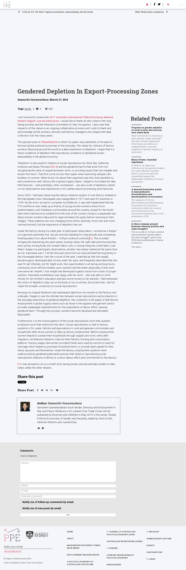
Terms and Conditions (35, 563)
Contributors (154, 552)
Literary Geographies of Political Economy (120, 556)
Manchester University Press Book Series (83, 546)
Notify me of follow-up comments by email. (48, 502)
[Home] (6, 4)
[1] (91, 238)
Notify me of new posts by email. (42, 508)
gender (28, 109)
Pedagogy (154, 531)
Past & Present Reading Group (83, 555)
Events (150, 545)
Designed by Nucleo (18, 563)
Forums (113, 548)
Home (70, 531)
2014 (54, 166)
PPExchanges (114, 564)
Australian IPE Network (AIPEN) (124, 541)
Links (152, 559)
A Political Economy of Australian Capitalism (80, 563)
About (70, 538)
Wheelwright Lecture (159, 538)
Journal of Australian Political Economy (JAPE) (121, 533)
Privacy (6, 563)
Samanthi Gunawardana (65, 403)
